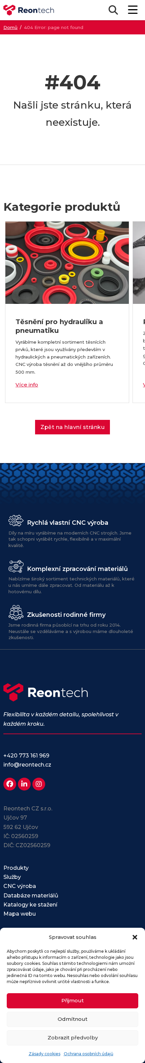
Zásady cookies (44, 1053)
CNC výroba (19, 886)
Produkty (16, 868)
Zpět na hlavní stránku (72, 427)
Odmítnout (72, 1019)
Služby (12, 877)
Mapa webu (19, 914)
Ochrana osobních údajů (88, 1053)
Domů (10, 27)
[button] (135, 937)
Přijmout (72, 1000)
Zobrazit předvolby (73, 1037)
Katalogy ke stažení (30, 904)
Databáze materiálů (30, 895)
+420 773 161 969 (26, 755)
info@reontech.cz (27, 765)
